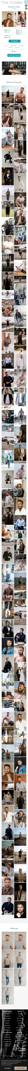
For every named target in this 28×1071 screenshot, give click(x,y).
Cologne (7, 1020)
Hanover (7, 1025)
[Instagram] (26, 8)
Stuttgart (7, 1027)
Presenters (7, 1039)
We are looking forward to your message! (20, 1036)
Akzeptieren (21, 1068)
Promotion (7, 1037)
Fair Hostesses (7, 1032)
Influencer (19, 1030)
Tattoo (20, 1023)
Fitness (20, 1025)
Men (20, 1016)
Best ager (20, 1018)
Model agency (7, 1011)
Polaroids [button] (17, 55)
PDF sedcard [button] (15, 41)
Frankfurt (7, 1030)
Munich (7, 1023)
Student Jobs (7, 1041)
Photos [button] (10, 55)
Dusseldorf (7, 1018)
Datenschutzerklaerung (6, 1064)
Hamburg (7, 1016)
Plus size (19, 1020)
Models (19, 1011)
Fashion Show (20, 1027)
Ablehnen (7, 1068)
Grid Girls (7, 1034)
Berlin (7, 1013)
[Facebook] (26, 5)
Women (20, 1013)
